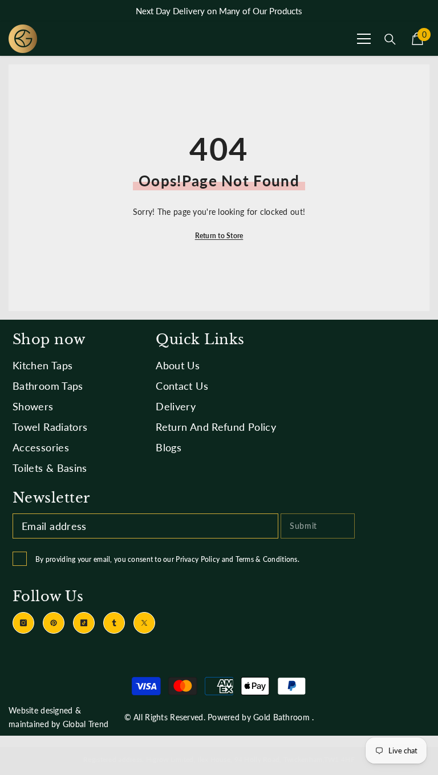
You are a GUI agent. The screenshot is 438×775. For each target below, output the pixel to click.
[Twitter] (144, 623)
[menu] (364, 39)
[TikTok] (84, 623)
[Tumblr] (114, 623)
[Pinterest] (53, 623)
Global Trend (85, 724)
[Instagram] (23, 623)
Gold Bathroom (281, 717)
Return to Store (219, 235)
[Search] (390, 39)
